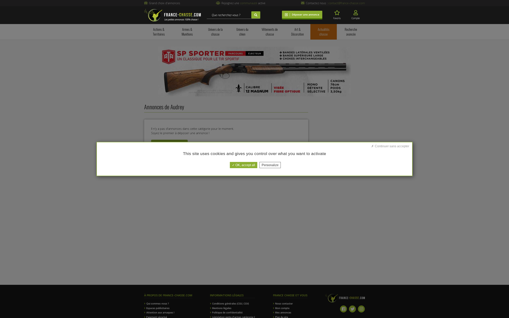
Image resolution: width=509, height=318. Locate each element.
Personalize (270, 165)
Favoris (337, 18)
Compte (355, 18)
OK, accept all (245, 165)
